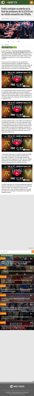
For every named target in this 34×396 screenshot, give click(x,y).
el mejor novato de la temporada (21, 51)
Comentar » (31, 248)
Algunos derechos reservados (19, 393)
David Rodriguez (5, 18)
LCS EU (14, 47)
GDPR (20, 392)
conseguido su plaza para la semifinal (14, 52)
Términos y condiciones (12, 392)
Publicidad (25, 392)
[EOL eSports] (10, 2)
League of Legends (7, 47)
